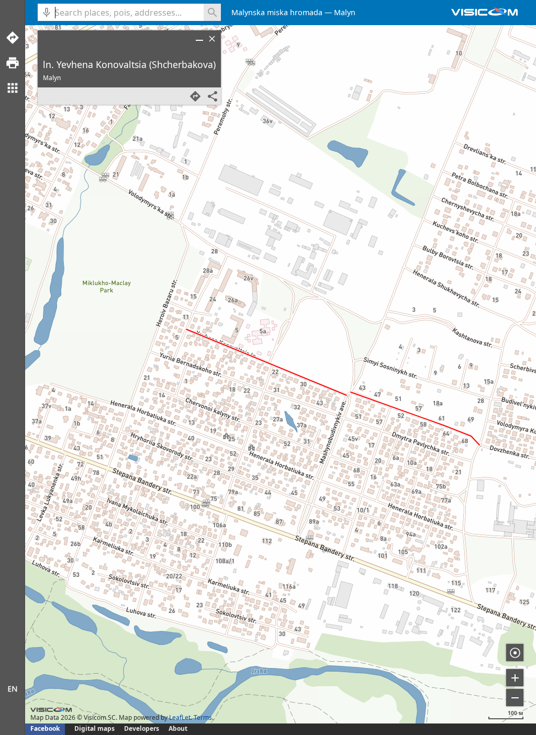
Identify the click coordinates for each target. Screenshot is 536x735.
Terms (203, 717)
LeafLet (180, 717)
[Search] (212, 12)
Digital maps (95, 728)
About (178, 728)
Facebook (45, 728)
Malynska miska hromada (276, 12)
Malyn (344, 12)
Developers (141, 728)
